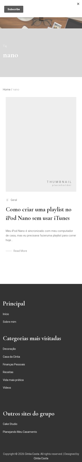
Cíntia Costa (32, 453)
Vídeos (7, 387)
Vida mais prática (13, 380)
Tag (5, 45)
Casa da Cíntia (11, 356)
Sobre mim (9, 321)
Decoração (9, 348)
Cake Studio (10, 424)
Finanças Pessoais (14, 364)
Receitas (8, 372)
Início (6, 314)
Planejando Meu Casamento (20, 431)
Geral (14, 200)
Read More (20, 251)
